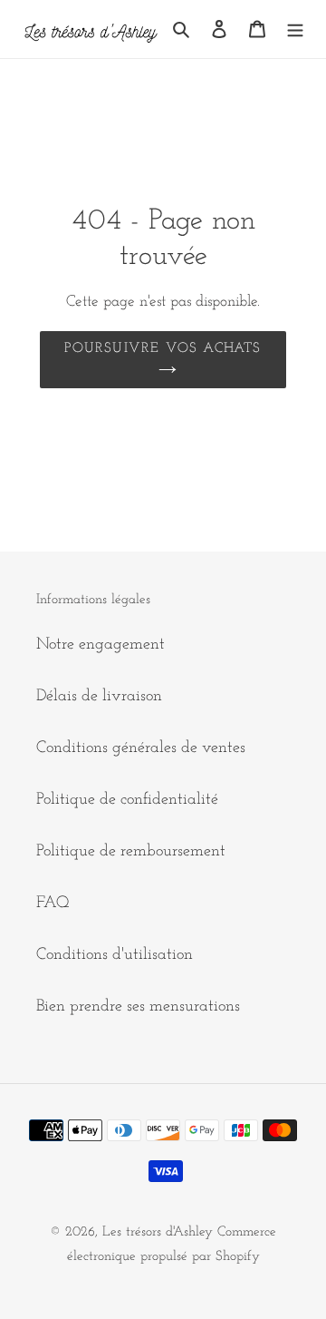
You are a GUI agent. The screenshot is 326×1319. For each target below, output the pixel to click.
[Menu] (295, 29)
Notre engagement (100, 645)
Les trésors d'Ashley (157, 1232)
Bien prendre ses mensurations (138, 1007)
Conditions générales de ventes (140, 748)
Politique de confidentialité (127, 800)
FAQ (53, 903)
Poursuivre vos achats (162, 349)
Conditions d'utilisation (114, 955)
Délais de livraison (99, 697)
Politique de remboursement (130, 852)
